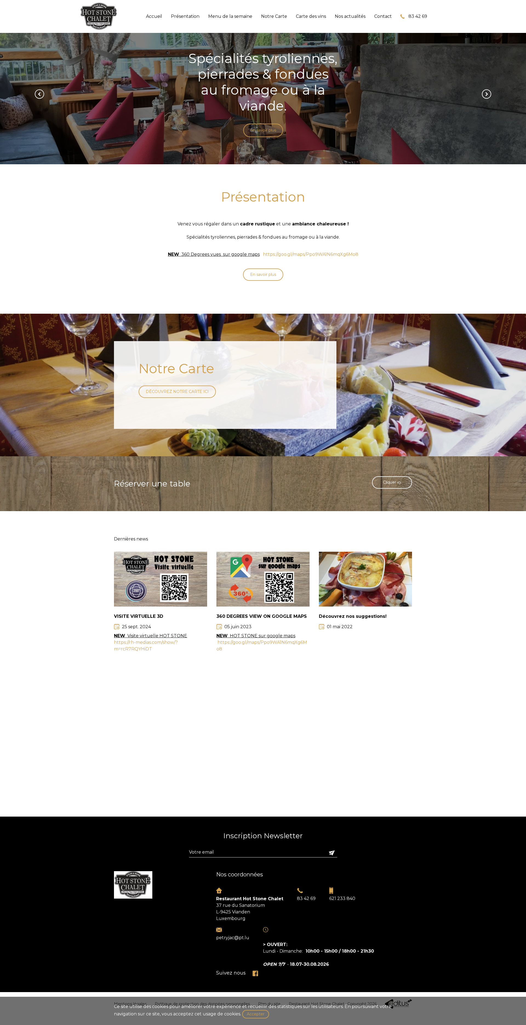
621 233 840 (342, 898)
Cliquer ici (392, 482)
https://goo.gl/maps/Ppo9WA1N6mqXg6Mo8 (310, 254)
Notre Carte (274, 16)
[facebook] (255, 973)
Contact (383, 16)
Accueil (154, 16)
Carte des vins (311, 16)
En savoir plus (263, 135)
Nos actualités (350, 16)
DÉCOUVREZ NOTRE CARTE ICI (177, 391)
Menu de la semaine (230, 16)
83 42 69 (417, 16)
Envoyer (331, 852)
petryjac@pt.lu (232, 937)
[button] (39, 94)
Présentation (185, 16)
